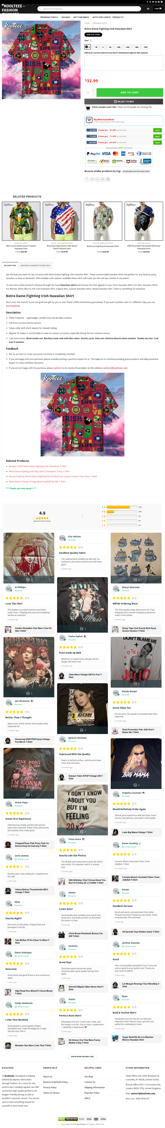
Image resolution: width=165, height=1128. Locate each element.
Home (86, 23)
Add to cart (130, 92)
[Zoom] (6, 96)
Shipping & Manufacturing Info (35, 265)
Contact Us (89, 1081)
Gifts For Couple (102, 17)
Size (86, 40)
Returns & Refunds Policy (55, 1081)
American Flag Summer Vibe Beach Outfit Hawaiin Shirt (62, 247)
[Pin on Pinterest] (102, 179)
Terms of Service (51, 1092)
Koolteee (15, 305)
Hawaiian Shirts (100, 23)
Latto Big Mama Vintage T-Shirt (137, 832)
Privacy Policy (49, 1087)
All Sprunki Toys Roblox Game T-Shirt (140, 932)
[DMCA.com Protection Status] (68, 1119)
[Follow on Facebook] (147, 2)
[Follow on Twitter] (153, 2)
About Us (47, 1076)
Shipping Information (94, 1087)
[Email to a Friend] (97, 179)
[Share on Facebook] (87, 179)
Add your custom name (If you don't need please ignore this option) (116, 52)
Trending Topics (49, 17)
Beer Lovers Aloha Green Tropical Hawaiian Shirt (21, 247)
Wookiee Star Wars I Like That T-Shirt (33, 1045)
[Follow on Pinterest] (159, 2)
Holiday (65, 17)
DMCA (87, 1098)
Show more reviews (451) (82, 1056)
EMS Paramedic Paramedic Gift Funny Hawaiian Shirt (143, 247)
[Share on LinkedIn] (108, 179)
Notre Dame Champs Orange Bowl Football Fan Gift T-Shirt (37, 481)
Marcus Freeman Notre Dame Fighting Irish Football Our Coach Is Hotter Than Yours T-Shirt (53, 476)
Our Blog (88, 1076)
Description (10, 265)
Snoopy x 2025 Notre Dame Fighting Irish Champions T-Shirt (38, 466)
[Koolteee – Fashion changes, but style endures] (15, 9)
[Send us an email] (156, 2)
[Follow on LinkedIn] (162, 2)
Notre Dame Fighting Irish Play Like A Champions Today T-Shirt (39, 471)
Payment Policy (91, 1092)
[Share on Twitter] (92, 179)
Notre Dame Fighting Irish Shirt (136, 171)
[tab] (10, 265)
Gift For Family (81, 17)
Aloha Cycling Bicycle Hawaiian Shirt (103, 246)
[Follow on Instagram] (150, 2)
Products (118, 17)
